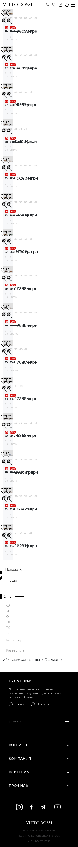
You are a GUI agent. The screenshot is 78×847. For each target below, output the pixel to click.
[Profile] (61, 5)
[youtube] (57, 807)
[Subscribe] (65, 722)
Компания (20, 759)
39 (25, 18)
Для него (43, 704)
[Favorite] (54, 5)
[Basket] (67, 5)
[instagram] (19, 807)
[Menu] (73, 5)
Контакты (19, 745)
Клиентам (19, 772)
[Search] (48, 5)
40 (30, 18)
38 (20, 18)
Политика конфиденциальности (39, 835)
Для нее (20, 704)
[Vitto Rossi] (17, 4)
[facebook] (31, 807)
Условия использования (39, 830)
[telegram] (43, 807)
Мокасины (6, 23)
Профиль (18, 786)
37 (16, 18)
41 (35, 18)
